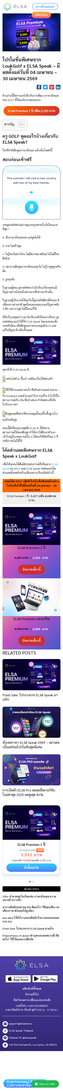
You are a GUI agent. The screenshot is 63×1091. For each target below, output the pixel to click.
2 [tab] (33, 882)
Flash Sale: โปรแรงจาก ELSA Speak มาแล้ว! (28, 928)
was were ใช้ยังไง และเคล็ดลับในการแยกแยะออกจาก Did (31, 919)
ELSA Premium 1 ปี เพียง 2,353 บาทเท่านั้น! (23, 1083)
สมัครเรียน (41, 15)
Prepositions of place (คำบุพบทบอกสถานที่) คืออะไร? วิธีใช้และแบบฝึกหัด (31, 937)
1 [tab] (30, 882)
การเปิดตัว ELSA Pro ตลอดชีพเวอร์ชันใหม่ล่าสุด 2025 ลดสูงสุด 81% (29, 792)
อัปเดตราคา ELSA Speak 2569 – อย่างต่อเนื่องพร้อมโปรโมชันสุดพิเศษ (31, 744)
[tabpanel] (31, 840)
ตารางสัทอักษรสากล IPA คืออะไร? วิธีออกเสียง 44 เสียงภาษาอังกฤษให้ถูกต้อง (31, 908)
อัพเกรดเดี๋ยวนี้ (32, 569)
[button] (20, 125)
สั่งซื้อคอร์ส (31, 867)
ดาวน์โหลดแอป (45, 6)
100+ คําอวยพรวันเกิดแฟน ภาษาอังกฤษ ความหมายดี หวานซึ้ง (29, 898)
